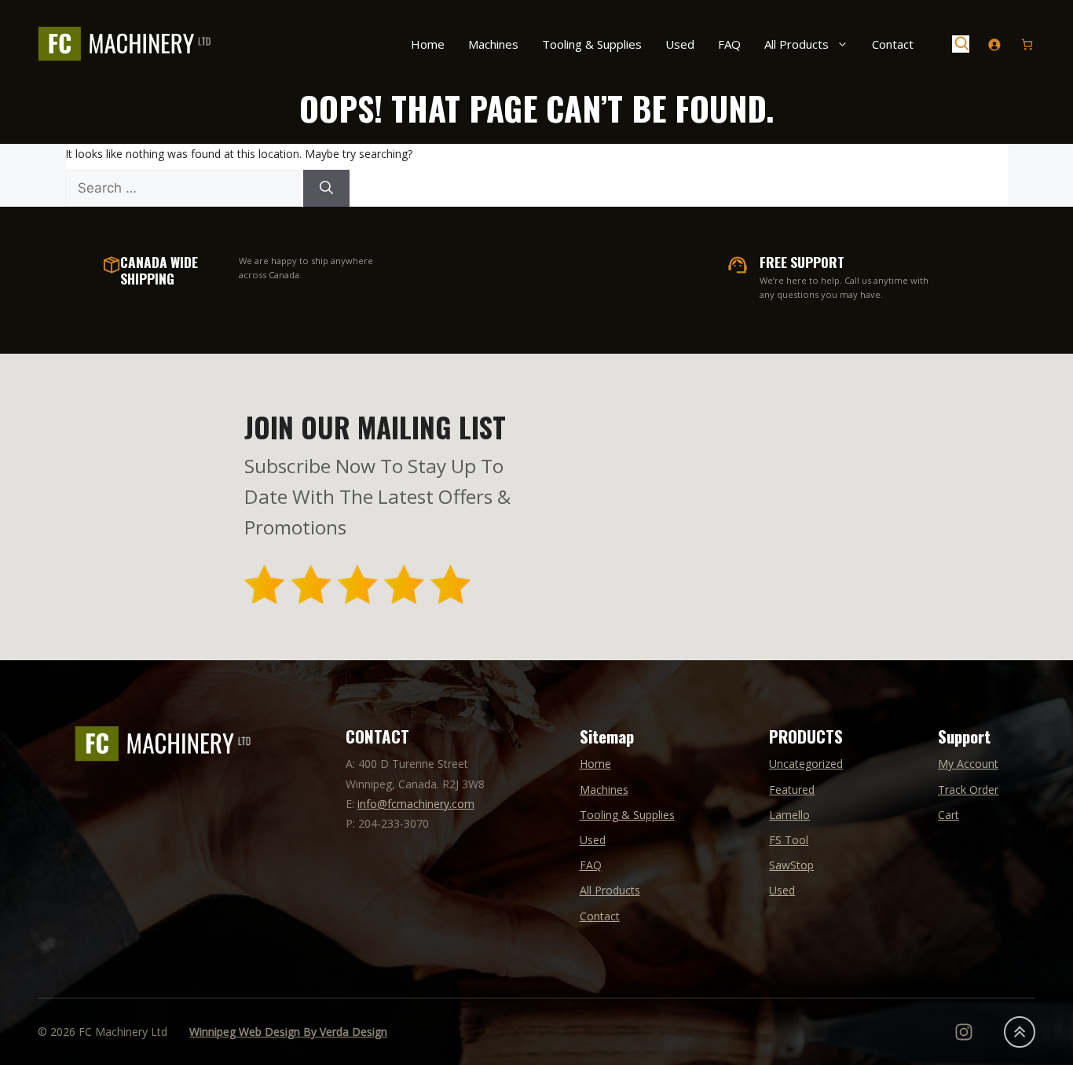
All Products (796, 44)
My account (968, 763)
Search (960, 44)
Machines (493, 44)
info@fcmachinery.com (415, 803)
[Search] (326, 188)
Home (428, 44)
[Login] (994, 44)
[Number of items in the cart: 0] (1027, 44)
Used (679, 44)
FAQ (729, 44)
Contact (893, 44)
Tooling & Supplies (592, 44)
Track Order (968, 789)
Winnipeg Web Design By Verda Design (288, 1031)
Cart (948, 814)
